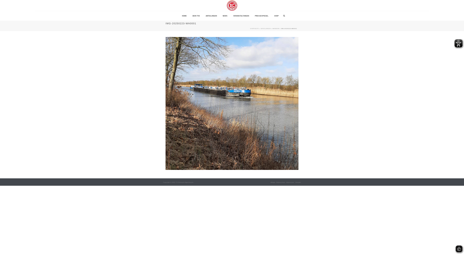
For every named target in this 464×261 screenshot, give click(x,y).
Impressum (290, 182)
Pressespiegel (261, 16)
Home (184, 16)
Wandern (275, 28)
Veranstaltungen (241, 16)
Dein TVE (196, 16)
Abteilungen (211, 16)
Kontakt (298, 182)
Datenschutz (280, 182)
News (225, 16)
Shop (276, 16)
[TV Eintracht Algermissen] (232, 5)
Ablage (273, 182)
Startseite (254, 28)
